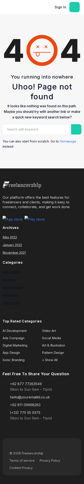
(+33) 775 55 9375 (25, 412)
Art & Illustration (53, 345)
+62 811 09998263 (25, 405)
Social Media (51, 338)
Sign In (60, 7)
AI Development (14, 331)
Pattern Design (53, 353)
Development (13, 287)
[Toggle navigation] (74, 7)
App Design (11, 272)
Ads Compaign (13, 338)
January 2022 (12, 245)
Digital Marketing (15, 345)
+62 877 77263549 (26, 384)
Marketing (10, 295)
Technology (11, 303)
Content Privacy (21, 468)
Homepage (68, 141)
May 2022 (10, 237)
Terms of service (21, 460)
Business (9, 280)
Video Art (49, 331)
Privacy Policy (50, 460)
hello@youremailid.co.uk (30, 397)
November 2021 (14, 253)
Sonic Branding (14, 360)
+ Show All (50, 360)
